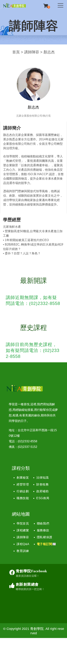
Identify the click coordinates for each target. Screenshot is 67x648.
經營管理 (23, 484)
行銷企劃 (23, 491)
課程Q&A (23, 544)
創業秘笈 (23, 477)
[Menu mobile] (60, 6)
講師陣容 (31, 52)
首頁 (16, 52)
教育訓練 (23, 550)
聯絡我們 (43, 523)
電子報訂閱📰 (46, 544)
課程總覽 (23, 530)
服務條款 (43, 530)
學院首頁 (23, 523)
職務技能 (23, 498)
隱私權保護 (44, 537)
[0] (45, 5)
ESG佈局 (42, 498)
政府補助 (42, 491)
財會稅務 (42, 484)
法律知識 (42, 477)
